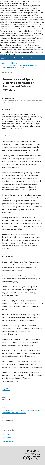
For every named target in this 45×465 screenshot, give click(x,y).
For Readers (7, 434)
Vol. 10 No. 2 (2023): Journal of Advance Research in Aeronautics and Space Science (19, 66)
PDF (7, 389)
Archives (12, 63)
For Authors (7, 437)
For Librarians (8, 441)
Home (4, 63)
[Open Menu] (2, 57)
